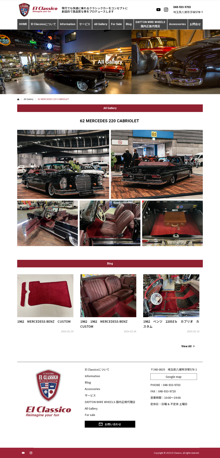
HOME (23, 24)
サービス (84, 24)
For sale (90, 415)
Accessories (177, 24)
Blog (129, 24)
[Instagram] (166, 9)
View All (186, 346)
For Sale (116, 24)
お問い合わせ (113, 424)
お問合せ (195, 24)
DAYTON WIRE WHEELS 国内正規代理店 (110, 402)
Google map (174, 377)
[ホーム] (18, 99)
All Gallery (100, 24)
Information (67, 24)
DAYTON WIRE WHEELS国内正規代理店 (150, 24)
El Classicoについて (43, 24)
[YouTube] (158, 9)
